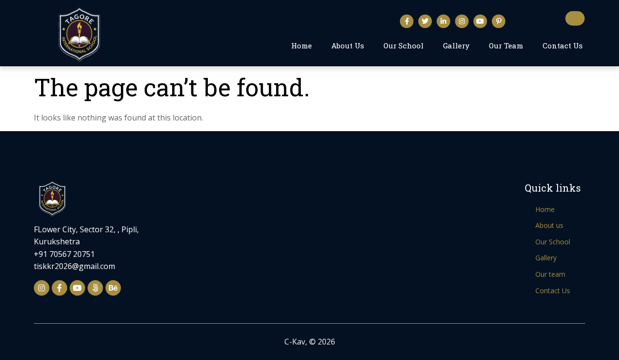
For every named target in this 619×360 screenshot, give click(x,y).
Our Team (506, 45)
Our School (403, 45)
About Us (347, 45)
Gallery (456, 45)
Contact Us (563, 45)
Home (301, 45)
